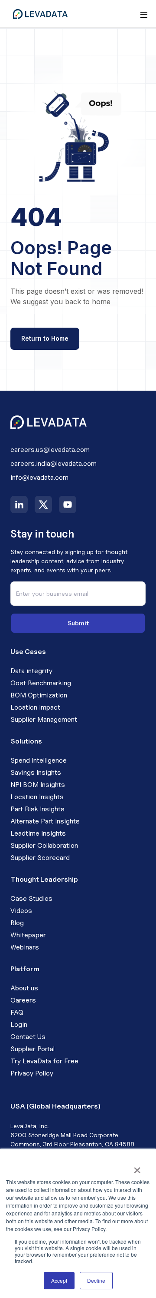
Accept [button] (59, 1280)
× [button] (137, 1167)
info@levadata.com (39, 477)
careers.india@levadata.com (53, 463)
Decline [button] (96, 1280)
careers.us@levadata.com (50, 449)
